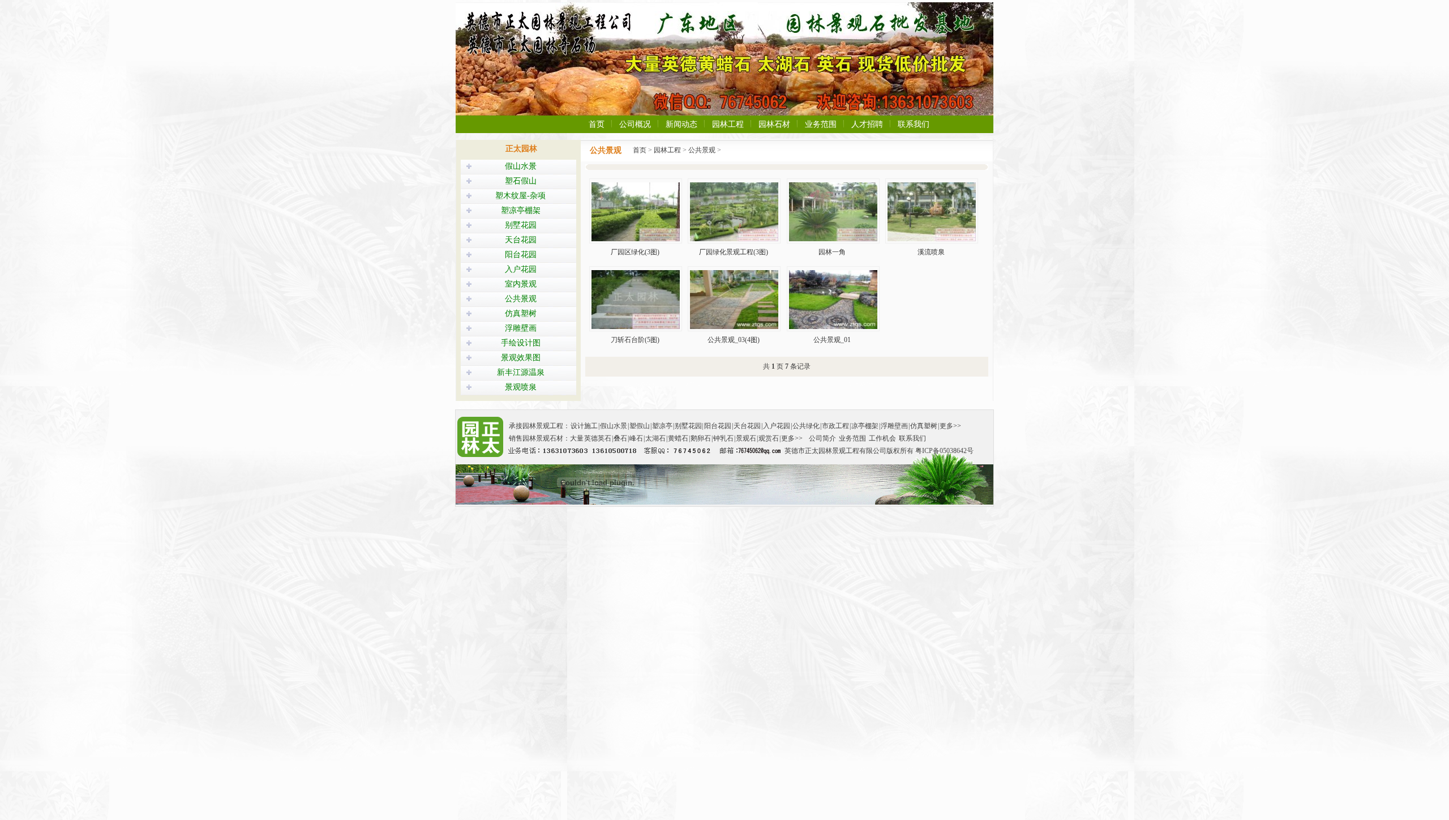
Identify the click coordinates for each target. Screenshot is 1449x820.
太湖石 (655, 438)
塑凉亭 (662, 426)
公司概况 (635, 124)
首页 (597, 124)
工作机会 (882, 438)
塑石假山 (521, 181)
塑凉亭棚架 (521, 210)
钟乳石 (723, 438)
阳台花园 (521, 254)
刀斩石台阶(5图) (635, 340)
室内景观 (521, 284)
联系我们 (913, 124)
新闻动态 (681, 124)
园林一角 (832, 252)
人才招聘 (867, 124)
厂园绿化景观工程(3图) (733, 252)
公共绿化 (806, 426)
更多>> (950, 426)
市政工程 (835, 426)
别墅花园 (521, 225)
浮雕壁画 (521, 328)
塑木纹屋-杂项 (520, 195)
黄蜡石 (678, 438)
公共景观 (521, 298)
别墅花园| (689, 426)
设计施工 (584, 426)
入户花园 (521, 269)
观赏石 (768, 438)
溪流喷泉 (931, 252)
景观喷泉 (521, 387)
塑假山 (639, 426)
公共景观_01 (832, 340)
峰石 (636, 438)
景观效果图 (521, 357)
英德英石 (597, 438)
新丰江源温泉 (521, 372)
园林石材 (774, 124)
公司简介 (822, 438)
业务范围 (821, 124)
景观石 (746, 438)
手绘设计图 (521, 343)
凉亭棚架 (864, 426)
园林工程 (728, 124)
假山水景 (521, 166)
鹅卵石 (701, 438)
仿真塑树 (521, 313)
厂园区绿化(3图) (635, 252)
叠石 (620, 438)
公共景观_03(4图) (734, 340)
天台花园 (521, 240)
